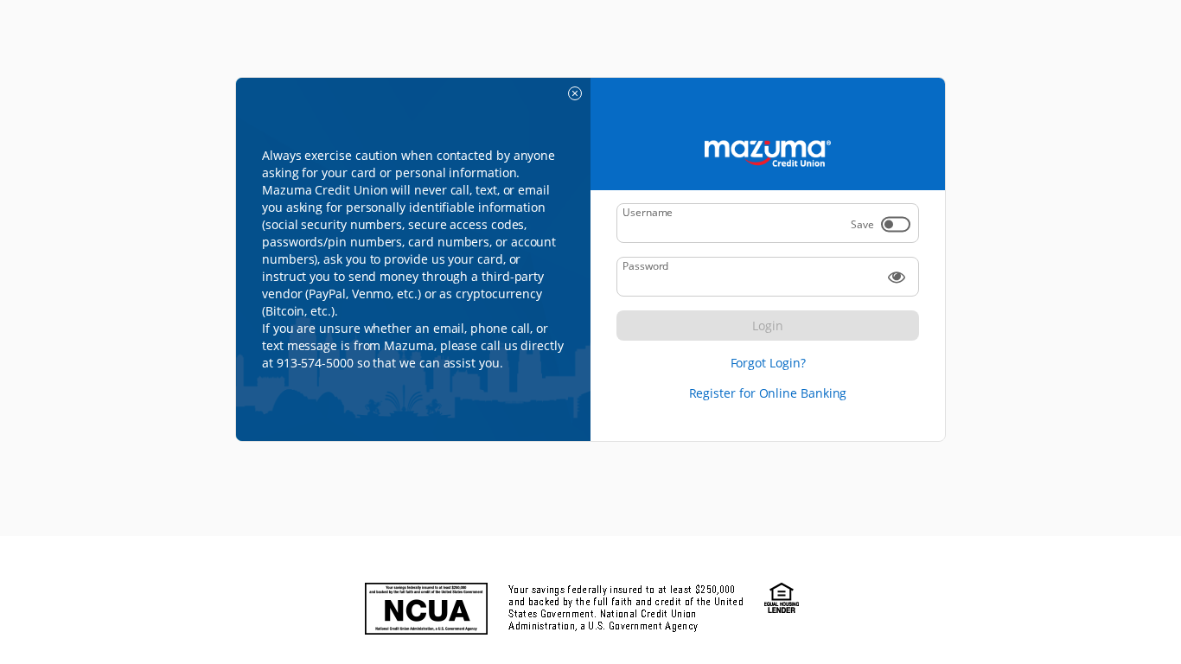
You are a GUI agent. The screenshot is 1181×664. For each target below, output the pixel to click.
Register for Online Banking (768, 393)
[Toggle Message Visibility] (574, 93)
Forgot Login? (768, 362)
